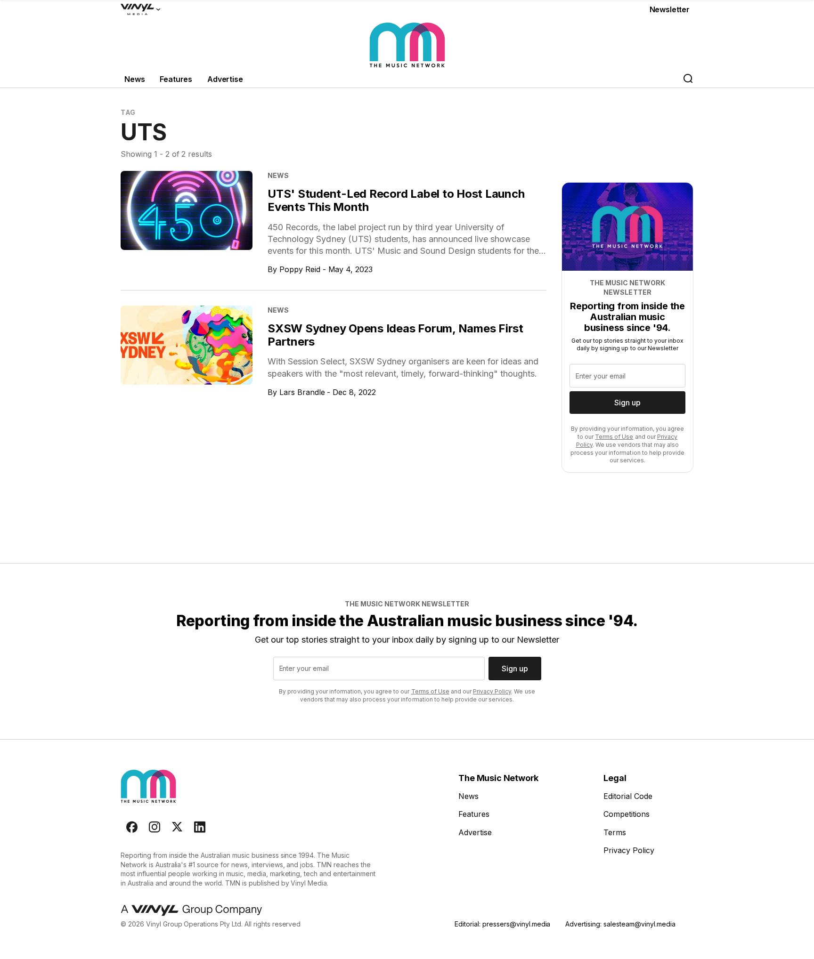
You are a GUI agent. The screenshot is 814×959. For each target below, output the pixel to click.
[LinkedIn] (199, 827)
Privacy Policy (492, 691)
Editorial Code (627, 796)
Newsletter (670, 9)
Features (176, 79)
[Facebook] (132, 827)
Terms (614, 832)
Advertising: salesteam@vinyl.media (620, 924)
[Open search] (687, 79)
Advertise (225, 79)
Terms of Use (614, 436)
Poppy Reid (299, 269)
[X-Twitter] (177, 827)
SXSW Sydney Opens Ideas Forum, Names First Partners (395, 335)
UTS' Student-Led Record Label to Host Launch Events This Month (396, 200)
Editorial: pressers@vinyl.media (502, 924)
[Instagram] (154, 827)
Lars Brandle (302, 392)
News (134, 79)
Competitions (626, 814)
